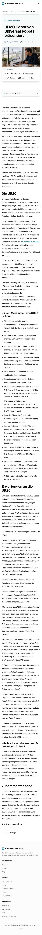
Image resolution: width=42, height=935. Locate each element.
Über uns (5, 865)
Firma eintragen (7, 882)
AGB (3, 913)
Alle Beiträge (11, 833)
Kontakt (4, 868)
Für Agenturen (6, 896)
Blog (12, 12)
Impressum (5, 906)
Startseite (5, 12)
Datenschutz (6, 909)
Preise (4, 892)
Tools (4, 885)
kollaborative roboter (30, 241)
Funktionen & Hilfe (8, 889)
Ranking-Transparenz (9, 916)
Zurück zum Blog (13, 21)
